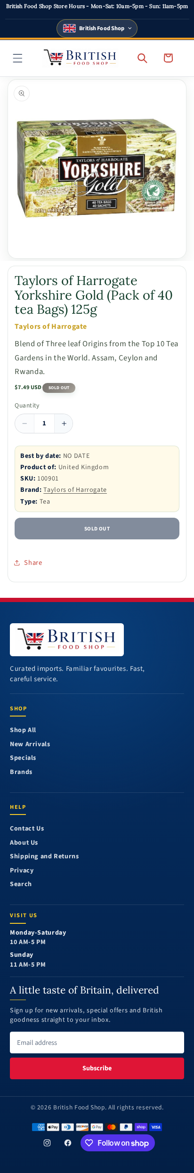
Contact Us (27, 828)
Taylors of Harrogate (75, 490)
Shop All (23, 730)
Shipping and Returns (44, 856)
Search (21, 884)
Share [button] (33, 563)
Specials (23, 758)
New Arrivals (30, 744)
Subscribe (97, 1068)
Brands (21, 772)
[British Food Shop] (67, 639)
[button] (18, 58)
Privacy (21, 870)
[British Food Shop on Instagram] (47, 1143)
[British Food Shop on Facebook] (68, 1143)
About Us (24, 843)
